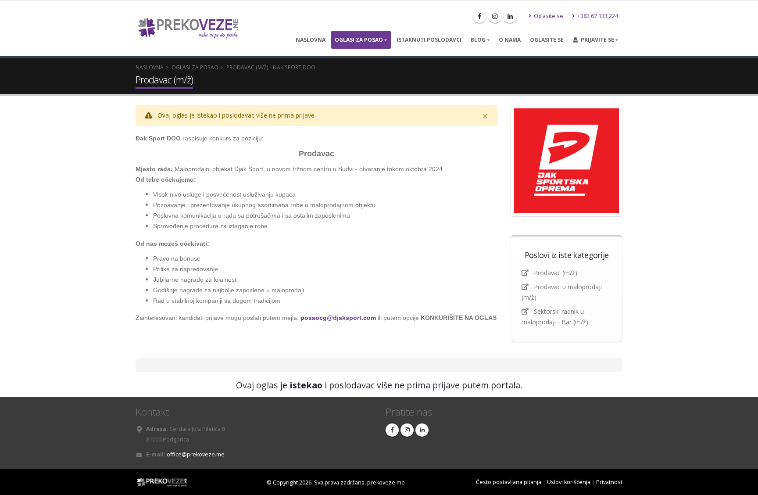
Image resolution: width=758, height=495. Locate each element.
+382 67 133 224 (597, 16)
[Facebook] (479, 16)
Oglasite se (548, 16)
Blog (478, 39)
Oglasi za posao (359, 39)
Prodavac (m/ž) (555, 273)
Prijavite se (596, 39)
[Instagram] (494, 16)
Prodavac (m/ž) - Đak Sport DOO (270, 67)
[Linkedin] (510, 16)
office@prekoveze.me (196, 454)
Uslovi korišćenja (568, 482)
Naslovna (310, 39)
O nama (510, 39)
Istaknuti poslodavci (429, 39)
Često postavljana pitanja (508, 482)
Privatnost (609, 482)
